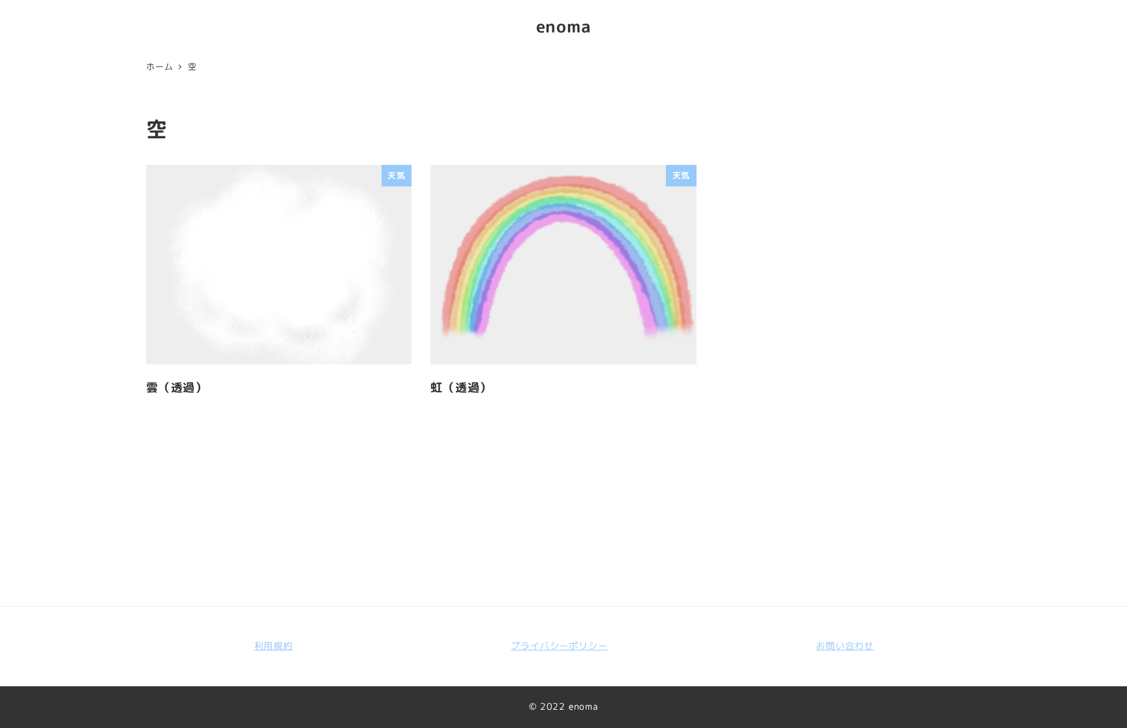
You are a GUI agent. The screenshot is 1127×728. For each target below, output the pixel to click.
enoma (564, 26)
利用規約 (273, 645)
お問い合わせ (845, 645)
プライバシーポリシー (559, 645)
